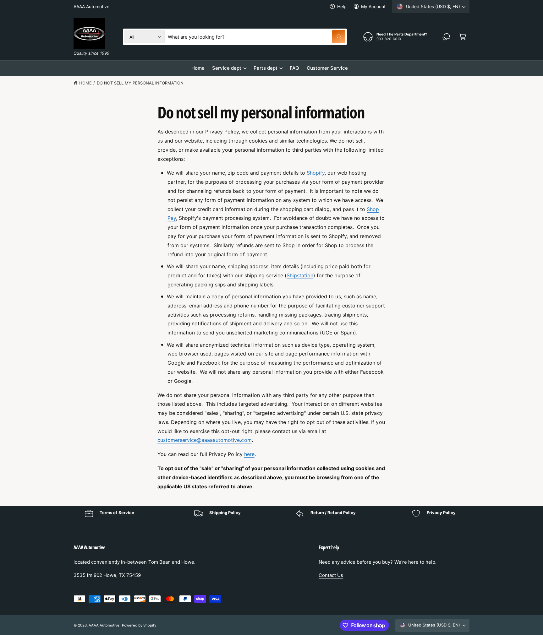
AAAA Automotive (104, 625)
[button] (462, 37)
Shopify (316, 173)
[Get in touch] (446, 37)
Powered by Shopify (139, 625)
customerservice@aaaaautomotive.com (204, 440)
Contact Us (331, 575)
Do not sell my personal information (140, 82)
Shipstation (300, 275)
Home (85, 82)
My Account (373, 6)
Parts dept (265, 68)
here (249, 454)
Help (342, 6)
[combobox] (256, 37)
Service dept (226, 68)
